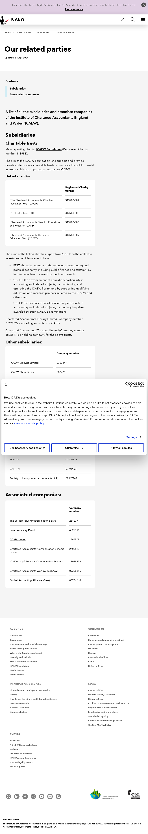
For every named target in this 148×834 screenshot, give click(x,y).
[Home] (14, 19)
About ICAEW (24, 32)
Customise (72, 447)
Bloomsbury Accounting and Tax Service (30, 690)
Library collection (18, 712)
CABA (91, 661)
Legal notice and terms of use (103, 712)
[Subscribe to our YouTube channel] (41, 796)
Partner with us (95, 666)
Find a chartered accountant (24, 661)
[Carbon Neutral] (106, 794)
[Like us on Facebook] (25, 796)
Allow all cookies (121, 447)
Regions (92, 653)
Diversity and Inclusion (21, 657)
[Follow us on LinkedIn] (16, 796)
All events (14, 740)
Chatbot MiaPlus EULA (99, 725)
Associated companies (24, 94)
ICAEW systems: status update (103, 644)
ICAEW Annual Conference (23, 758)
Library (13, 694)
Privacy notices (95, 699)
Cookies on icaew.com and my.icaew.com (109, 703)
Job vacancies (17, 674)
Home (8, 32)
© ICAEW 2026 (11, 819)
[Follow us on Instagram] (33, 796)
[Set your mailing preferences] (50, 796)
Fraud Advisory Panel (22, 530)
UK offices (93, 648)
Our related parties (65, 32)
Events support (17, 766)
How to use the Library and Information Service (33, 699)
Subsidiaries (18, 88)
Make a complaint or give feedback (106, 640)
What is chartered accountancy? (26, 653)
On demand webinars (21, 753)
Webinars (14, 749)
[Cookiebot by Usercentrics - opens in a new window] (128, 384)
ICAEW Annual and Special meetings (28, 644)
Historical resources (19, 707)
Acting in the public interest (23, 648)
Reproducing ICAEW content (102, 707)
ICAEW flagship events (21, 762)
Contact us (93, 635)
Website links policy (98, 716)
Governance (16, 640)
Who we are (43, 32)
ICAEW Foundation (49, 149)
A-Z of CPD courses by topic (23, 745)
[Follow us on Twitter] (8, 796)
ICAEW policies (95, 690)
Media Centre (17, 670)
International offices (98, 657)
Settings (131, 437)
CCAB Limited (18, 539)
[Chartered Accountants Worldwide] (133, 794)
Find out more (74, 9)
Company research (19, 703)
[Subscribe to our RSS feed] (58, 796)
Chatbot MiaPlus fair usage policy (105, 720)
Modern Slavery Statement (101, 694)
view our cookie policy (29, 423)
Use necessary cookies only (27, 447)
